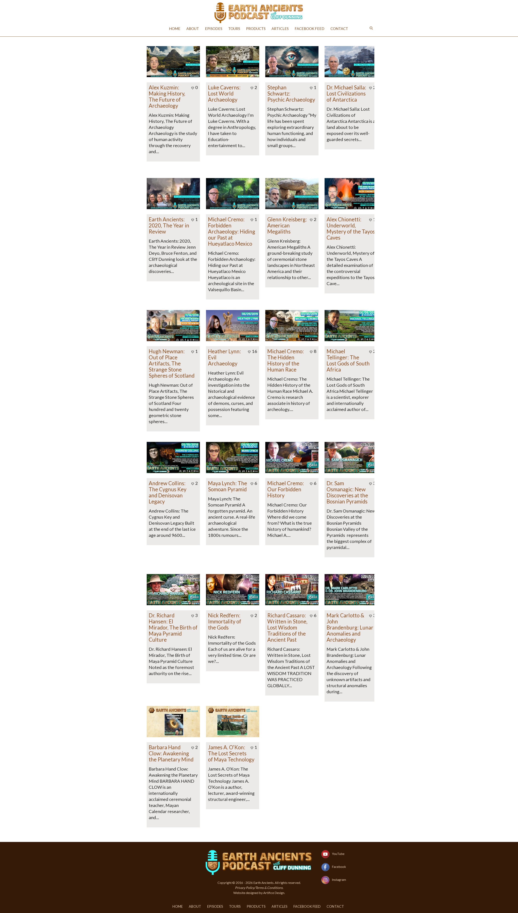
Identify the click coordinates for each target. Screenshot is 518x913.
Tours (234, 28)
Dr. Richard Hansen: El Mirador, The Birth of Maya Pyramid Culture (173, 627)
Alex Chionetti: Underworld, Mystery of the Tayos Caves (351, 228)
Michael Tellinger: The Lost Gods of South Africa (348, 360)
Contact (339, 28)
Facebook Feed (309, 28)
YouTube (338, 854)
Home (174, 28)
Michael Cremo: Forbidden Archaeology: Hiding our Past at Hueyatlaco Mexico (231, 231)
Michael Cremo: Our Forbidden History (285, 489)
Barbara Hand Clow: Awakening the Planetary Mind (171, 753)
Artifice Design (273, 893)
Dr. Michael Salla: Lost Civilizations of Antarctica (346, 93)
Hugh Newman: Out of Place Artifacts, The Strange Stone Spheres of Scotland (171, 363)
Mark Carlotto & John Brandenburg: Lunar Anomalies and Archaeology (350, 627)
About (192, 28)
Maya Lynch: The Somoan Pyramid (227, 486)
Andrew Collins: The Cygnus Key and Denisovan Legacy (167, 492)
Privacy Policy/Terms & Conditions (259, 888)
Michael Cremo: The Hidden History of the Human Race (285, 360)
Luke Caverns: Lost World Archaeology (224, 93)
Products (255, 28)
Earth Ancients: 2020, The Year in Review (169, 225)
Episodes (213, 28)
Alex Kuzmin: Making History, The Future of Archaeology (167, 96)
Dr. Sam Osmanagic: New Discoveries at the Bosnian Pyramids (347, 492)
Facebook (339, 866)
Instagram (339, 879)
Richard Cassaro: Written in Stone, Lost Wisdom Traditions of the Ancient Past (287, 627)
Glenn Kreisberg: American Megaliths (287, 225)
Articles (280, 28)
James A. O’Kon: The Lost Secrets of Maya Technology (231, 753)
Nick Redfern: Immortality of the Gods (224, 621)
